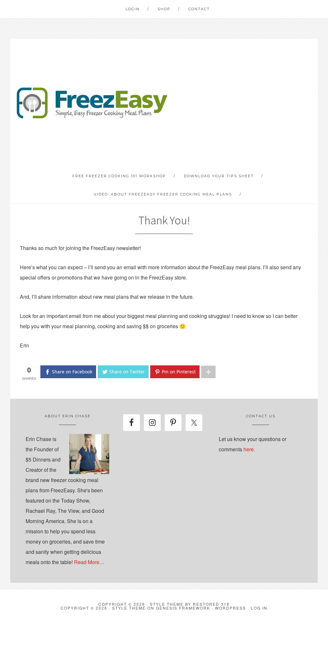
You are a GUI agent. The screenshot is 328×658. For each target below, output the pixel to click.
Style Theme (129, 608)
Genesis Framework (183, 608)
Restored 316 (211, 604)
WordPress (230, 608)
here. (249, 449)
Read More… (89, 562)
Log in (259, 608)
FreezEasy (92, 103)
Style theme (167, 604)
